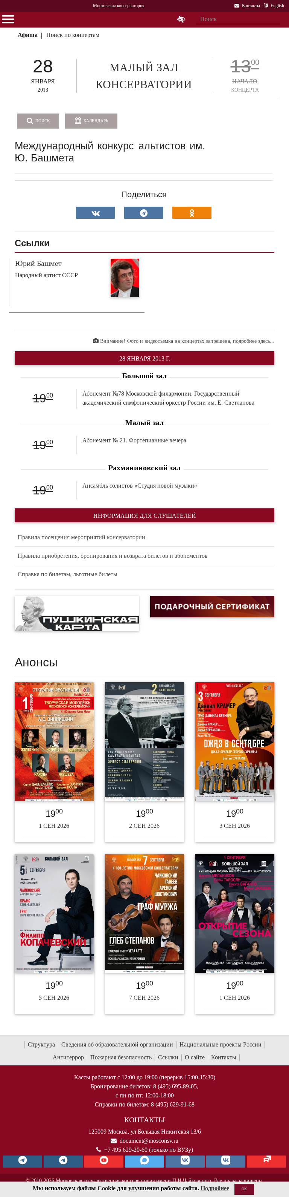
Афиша (28, 35)
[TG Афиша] (63, 1162)
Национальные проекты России (220, 1044)
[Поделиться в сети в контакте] (95, 213)
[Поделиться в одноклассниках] (191, 213)
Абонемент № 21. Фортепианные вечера (134, 440)
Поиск (42, 120)
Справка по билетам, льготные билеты (67, 574)
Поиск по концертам (72, 35)
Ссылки (168, 1057)
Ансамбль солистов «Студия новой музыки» (139, 485)
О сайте (195, 1057)
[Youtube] (103, 1162)
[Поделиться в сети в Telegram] (143, 213)
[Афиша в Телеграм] (266, 1162)
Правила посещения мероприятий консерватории (81, 537)
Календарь (95, 120)
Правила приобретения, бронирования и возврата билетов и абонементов (113, 555)
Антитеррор (68, 1057)
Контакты (223, 1057)
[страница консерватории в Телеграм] (22, 1162)
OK (244, 1189)
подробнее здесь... (253, 341)
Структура (41, 1044)
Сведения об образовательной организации (117, 1044)
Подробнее (215, 1188)
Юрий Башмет (38, 263)
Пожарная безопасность (121, 1057)
